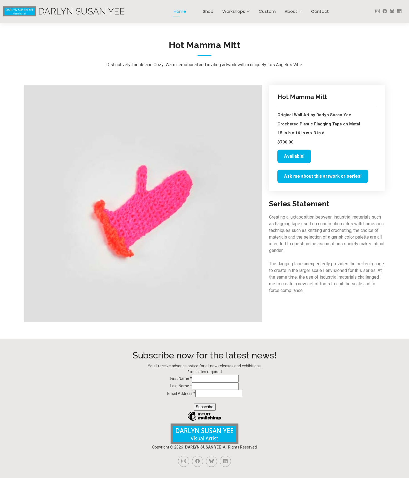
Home (180, 11)
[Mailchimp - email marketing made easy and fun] (204, 420)
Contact (320, 11)
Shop (208, 11)
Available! (294, 156)
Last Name (181, 386)
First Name (181, 378)
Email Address (181, 393)
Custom (267, 11)
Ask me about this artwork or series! (322, 176)
